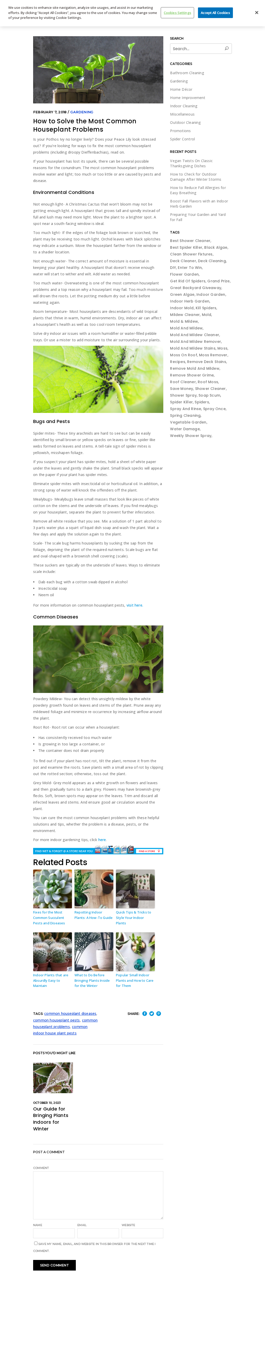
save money (181, 388)
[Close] (256, 12)
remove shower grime (192, 375)
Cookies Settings (177, 12)
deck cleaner (183, 260)
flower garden (184, 274)
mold (206, 314)
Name (37, 1225)
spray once (214, 408)
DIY (173, 267)
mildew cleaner (185, 314)
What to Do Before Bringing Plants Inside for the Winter (92, 980)
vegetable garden (188, 422)
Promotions (180, 130)
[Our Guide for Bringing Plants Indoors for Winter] (53, 1077)
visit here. (135, 605)
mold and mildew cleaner (194, 334)
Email (81, 1225)
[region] (132, 13)
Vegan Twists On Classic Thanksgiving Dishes (191, 163)
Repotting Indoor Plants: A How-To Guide (94, 915)
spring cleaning (185, 415)
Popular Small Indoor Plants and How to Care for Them (134, 980)
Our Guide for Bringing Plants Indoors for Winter (50, 1119)
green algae (182, 294)
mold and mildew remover (195, 341)
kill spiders (206, 308)
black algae (215, 247)
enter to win (190, 267)
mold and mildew (186, 328)
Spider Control (182, 139)
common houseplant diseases (70, 1013)
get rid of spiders (187, 281)
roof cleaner (183, 381)
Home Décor (181, 89)
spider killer (181, 402)
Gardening (81, 112)
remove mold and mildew (194, 368)
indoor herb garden (189, 301)
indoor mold (182, 308)
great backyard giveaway (195, 287)
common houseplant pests (56, 1020)
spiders (202, 402)
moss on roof (183, 355)
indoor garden (210, 294)
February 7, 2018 (50, 112)
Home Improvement (187, 97)
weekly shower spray (190, 435)
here (102, 839)
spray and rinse (185, 408)
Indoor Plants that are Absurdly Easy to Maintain (50, 980)
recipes (177, 361)
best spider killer (186, 247)
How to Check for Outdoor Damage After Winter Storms (195, 177)
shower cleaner (210, 388)
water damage (185, 429)
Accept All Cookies (215, 12)
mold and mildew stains (192, 348)
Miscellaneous (182, 114)
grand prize (218, 281)
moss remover (213, 355)
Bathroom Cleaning (187, 72)
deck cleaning (212, 260)
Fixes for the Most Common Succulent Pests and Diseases (49, 917)
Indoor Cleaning (183, 105)
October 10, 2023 (47, 1103)
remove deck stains (206, 361)
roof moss (208, 381)
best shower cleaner (190, 240)
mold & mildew (184, 321)
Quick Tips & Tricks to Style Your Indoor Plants (133, 917)
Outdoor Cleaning (185, 122)
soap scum (209, 395)
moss (222, 348)
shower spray (183, 395)
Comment (41, 1168)
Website (128, 1225)
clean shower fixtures (191, 254)
